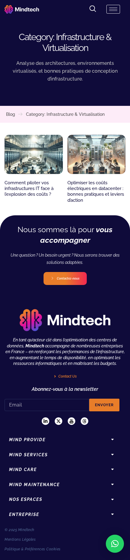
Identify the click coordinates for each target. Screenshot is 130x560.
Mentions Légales (20, 539)
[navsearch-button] (93, 9)
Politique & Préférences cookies (33, 549)
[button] (115, 544)
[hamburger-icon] (113, 9)
